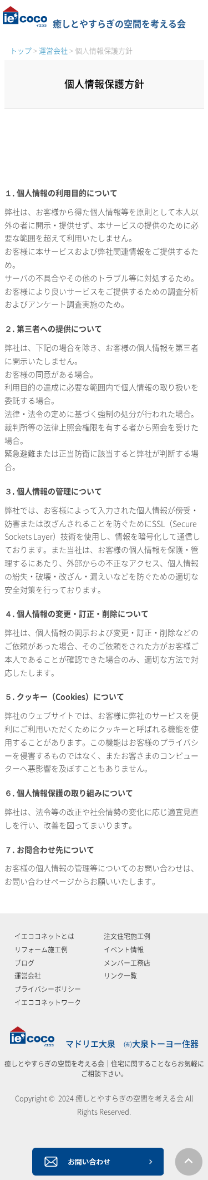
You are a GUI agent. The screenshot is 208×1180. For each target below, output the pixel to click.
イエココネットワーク (47, 1002)
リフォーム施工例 (41, 949)
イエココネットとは (44, 936)
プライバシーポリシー (47, 989)
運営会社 (27, 975)
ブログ (24, 963)
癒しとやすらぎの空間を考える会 (119, 23)
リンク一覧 (120, 975)
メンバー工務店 (127, 963)
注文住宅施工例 (127, 936)
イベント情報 (124, 949)
